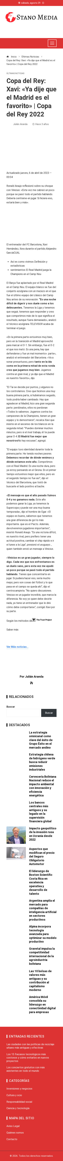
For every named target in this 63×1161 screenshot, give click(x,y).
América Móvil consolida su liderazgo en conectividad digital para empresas (42, 1004)
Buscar (10, 706)
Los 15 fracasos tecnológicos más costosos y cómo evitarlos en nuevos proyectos (27, 1058)
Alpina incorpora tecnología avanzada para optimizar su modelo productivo (43, 934)
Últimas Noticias (15, 73)
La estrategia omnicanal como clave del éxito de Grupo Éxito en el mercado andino (40, 740)
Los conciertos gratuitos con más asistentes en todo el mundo (25, 1069)
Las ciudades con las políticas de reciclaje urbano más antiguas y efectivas (30, 1046)
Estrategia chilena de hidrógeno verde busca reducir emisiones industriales (42, 762)
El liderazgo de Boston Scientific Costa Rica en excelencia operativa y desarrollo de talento (40, 882)
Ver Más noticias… (17, 646)
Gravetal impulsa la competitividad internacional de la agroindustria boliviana (42, 956)
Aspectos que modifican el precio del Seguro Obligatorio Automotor (42, 856)
